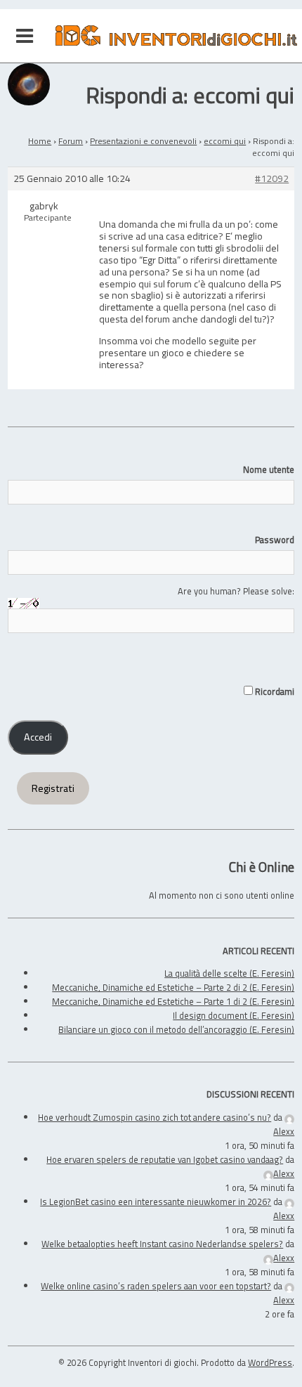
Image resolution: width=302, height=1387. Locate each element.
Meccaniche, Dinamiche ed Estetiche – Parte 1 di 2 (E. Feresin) (173, 1001)
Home (39, 141)
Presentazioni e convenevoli (143, 141)
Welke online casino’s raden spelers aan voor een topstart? (156, 1286)
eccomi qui (225, 141)
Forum (70, 141)
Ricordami (273, 691)
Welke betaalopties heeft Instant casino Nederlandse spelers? (162, 1244)
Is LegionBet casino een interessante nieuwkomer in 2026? (155, 1201)
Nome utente (268, 469)
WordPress (270, 1362)
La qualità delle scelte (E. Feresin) (229, 973)
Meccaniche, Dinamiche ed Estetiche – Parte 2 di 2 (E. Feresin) (173, 987)
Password (274, 540)
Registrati (53, 788)
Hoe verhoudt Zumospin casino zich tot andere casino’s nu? (154, 1117)
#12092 (272, 179)
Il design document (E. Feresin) (233, 1015)
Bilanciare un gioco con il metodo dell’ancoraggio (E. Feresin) (176, 1029)
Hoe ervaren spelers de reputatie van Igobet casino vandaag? (164, 1159)
